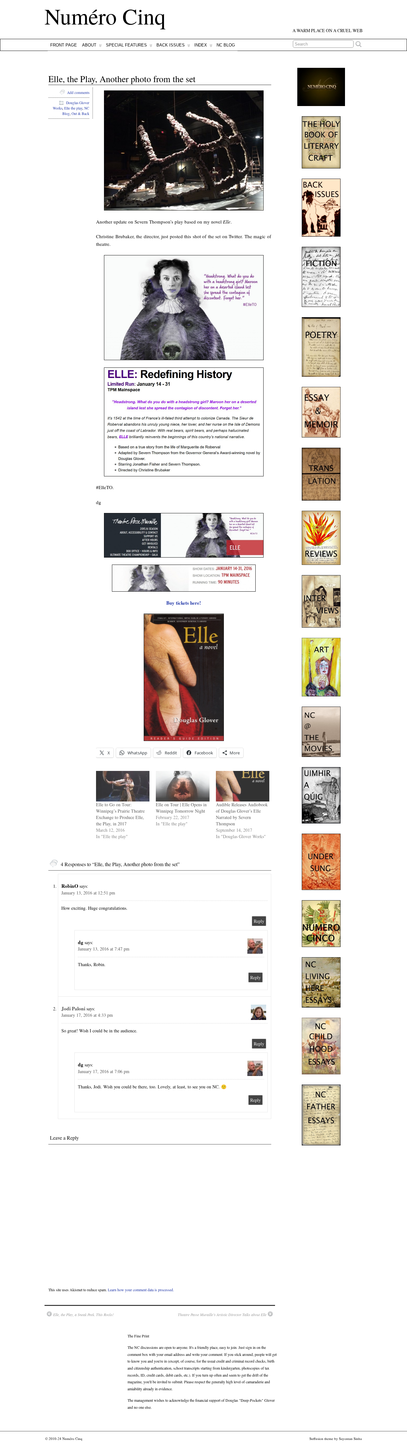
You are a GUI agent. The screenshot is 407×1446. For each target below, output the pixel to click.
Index (200, 45)
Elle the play (73, 108)
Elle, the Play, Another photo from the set (122, 79)
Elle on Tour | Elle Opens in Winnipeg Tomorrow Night (181, 807)
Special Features (126, 45)
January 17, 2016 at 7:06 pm (103, 1071)
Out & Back (80, 113)
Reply (259, 921)
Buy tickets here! (183, 602)
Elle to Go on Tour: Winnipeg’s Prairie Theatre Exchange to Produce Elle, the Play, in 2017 (120, 814)
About (89, 45)
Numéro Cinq (105, 16)
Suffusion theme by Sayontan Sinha (335, 1438)
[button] (184, 150)
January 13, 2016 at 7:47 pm (103, 949)
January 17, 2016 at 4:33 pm (87, 1015)
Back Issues (170, 45)
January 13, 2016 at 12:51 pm (88, 893)
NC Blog (226, 45)
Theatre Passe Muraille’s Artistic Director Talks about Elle (222, 1314)
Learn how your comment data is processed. (141, 1289)
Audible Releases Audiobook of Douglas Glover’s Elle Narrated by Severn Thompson (242, 814)
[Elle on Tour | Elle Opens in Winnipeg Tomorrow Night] (182, 786)
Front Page (63, 45)
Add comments (78, 92)
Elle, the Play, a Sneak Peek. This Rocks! (83, 1314)
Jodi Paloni (73, 1008)
